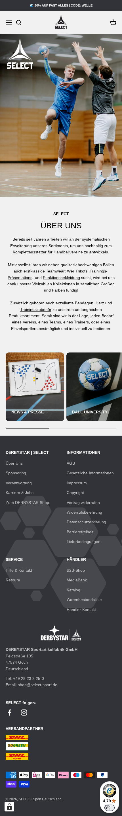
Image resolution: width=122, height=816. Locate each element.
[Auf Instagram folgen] (24, 712)
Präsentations (20, 277)
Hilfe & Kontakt (19, 570)
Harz (100, 303)
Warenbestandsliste (84, 599)
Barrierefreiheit (80, 532)
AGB (71, 463)
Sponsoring (16, 473)
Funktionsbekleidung (61, 277)
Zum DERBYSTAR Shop (27, 502)
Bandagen (84, 303)
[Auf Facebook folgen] (9, 712)
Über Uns (14, 463)
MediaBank (77, 580)
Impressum (77, 483)
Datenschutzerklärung (86, 522)
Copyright (75, 492)
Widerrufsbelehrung (84, 512)
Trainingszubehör (35, 309)
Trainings (98, 271)
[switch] (109, 808)
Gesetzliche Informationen (90, 473)
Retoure (13, 580)
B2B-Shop (76, 570)
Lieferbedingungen (83, 541)
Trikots (81, 271)
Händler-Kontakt (81, 609)
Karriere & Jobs (19, 492)
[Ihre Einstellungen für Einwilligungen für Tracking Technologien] (9, 806)
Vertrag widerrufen (83, 502)
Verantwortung (19, 483)
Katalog (73, 590)
